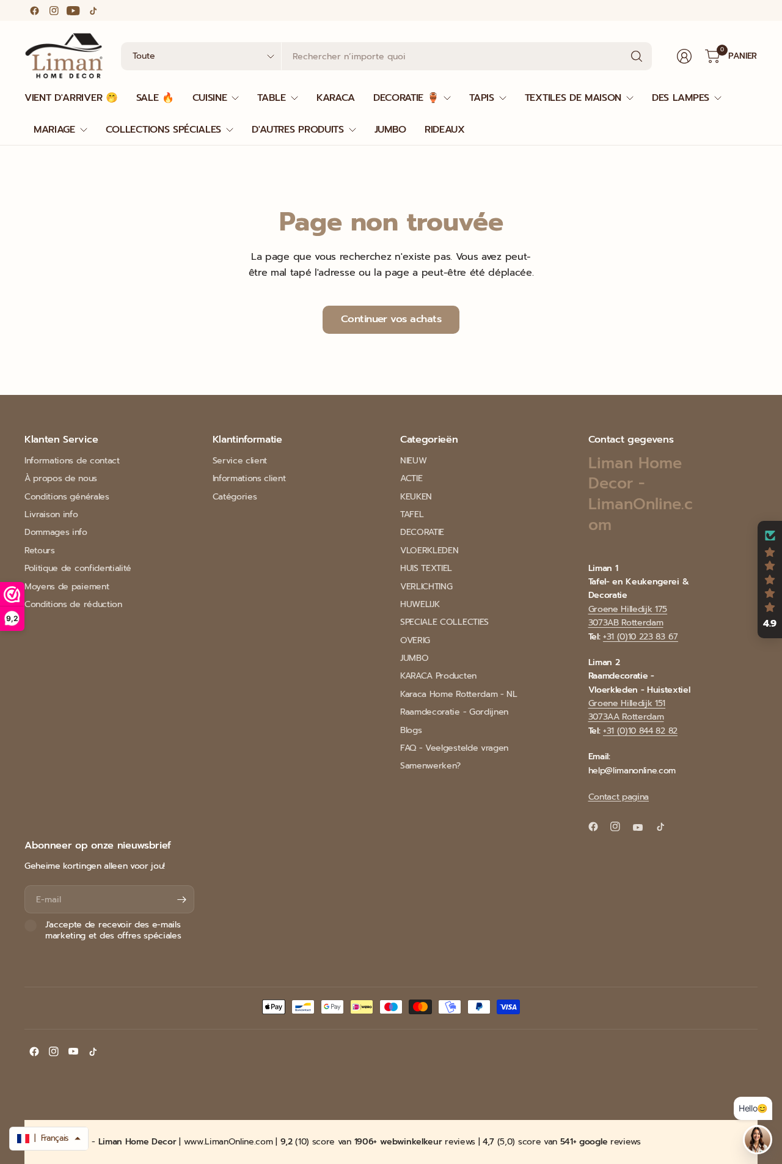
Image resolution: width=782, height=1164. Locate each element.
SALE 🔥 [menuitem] (155, 97)
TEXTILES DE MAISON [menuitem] (573, 97)
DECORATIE (422, 532)
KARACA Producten (438, 675)
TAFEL (411, 514)
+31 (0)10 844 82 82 (640, 730)
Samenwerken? (430, 765)
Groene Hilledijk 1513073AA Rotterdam (627, 710)
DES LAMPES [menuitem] (680, 97)
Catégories (235, 496)
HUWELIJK (419, 604)
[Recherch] (636, 56)
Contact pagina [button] (618, 796)
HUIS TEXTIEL (426, 568)
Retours (39, 550)
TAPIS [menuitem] (481, 97)
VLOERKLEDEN (429, 550)
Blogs (411, 730)
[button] (770, 579)
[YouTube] (73, 10)
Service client (240, 460)
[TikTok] (93, 10)
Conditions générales (66, 496)
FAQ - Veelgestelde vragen (454, 748)
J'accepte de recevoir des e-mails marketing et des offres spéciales (113, 930)
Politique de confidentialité (77, 568)
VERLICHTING (426, 586)
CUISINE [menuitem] (209, 97)
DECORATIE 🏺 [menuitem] (406, 97)
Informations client (249, 478)
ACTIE (411, 478)
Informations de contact (72, 460)
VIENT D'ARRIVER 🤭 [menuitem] (71, 97)
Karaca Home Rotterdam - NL (458, 694)
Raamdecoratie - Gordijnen (454, 711)
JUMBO (414, 658)
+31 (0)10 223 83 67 (640, 636)
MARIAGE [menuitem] (54, 129)
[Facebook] (34, 10)
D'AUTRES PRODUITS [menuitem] (298, 129)
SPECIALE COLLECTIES (444, 622)
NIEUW (413, 460)
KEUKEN (416, 496)
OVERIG (415, 640)
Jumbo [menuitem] (390, 129)
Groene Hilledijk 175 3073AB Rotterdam (628, 616)
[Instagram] (54, 10)
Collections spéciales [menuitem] (163, 129)
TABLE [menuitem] (271, 97)
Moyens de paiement (66, 586)
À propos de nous (60, 478)
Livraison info (51, 514)
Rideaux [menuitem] (445, 129)
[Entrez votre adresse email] (182, 899)
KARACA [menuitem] (335, 97)
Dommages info (55, 532)
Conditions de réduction (73, 604)
